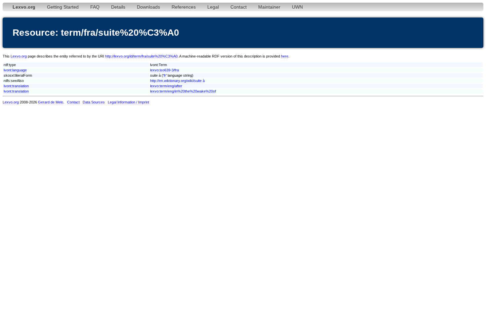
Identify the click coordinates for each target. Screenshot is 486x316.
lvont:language (15, 70)
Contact (238, 7)
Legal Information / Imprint (128, 102)
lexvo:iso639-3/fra (164, 70)
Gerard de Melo (50, 102)
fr (165, 75)
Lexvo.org (19, 56)
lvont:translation (16, 86)
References (184, 7)
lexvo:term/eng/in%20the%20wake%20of (183, 91)
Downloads (148, 7)
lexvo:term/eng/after (166, 86)
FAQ (95, 7)
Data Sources (94, 102)
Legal (213, 7)
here (284, 56)
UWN (297, 7)
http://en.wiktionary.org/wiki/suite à (177, 81)
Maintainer (269, 7)
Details (118, 7)
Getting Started (63, 7)
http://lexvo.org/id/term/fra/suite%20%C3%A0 (141, 56)
